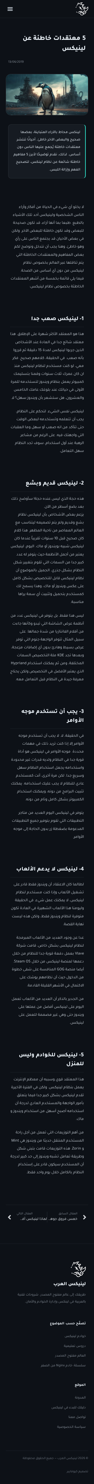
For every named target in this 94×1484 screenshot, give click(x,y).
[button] (10, 9)
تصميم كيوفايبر (77, 1471)
